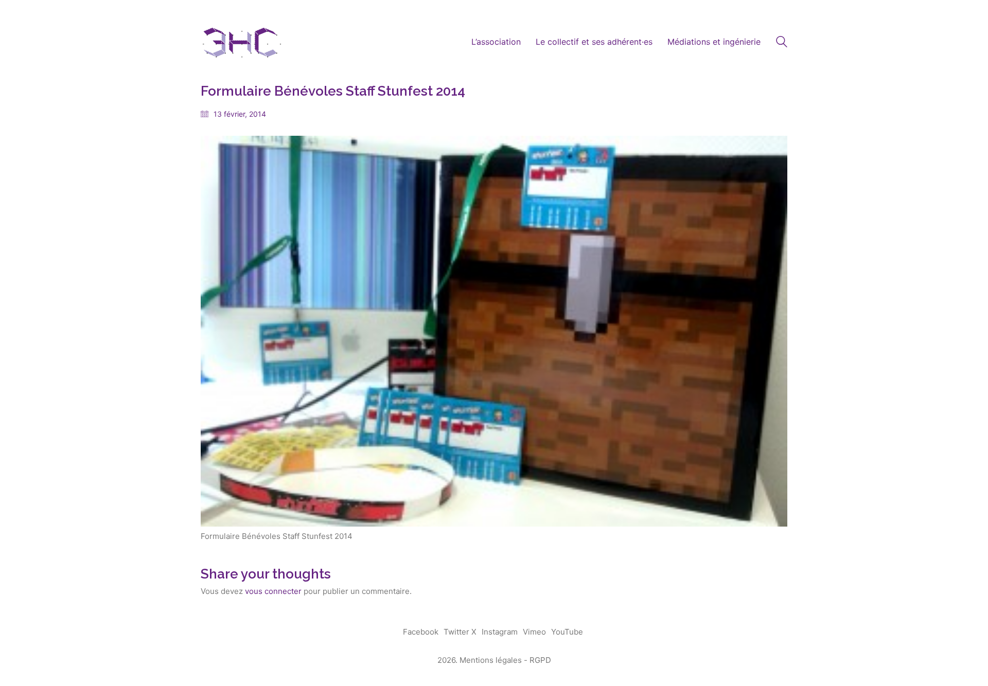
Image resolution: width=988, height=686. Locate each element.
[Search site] (781, 43)
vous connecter (273, 591)
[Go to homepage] (242, 42)
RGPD (540, 660)
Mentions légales (491, 660)
